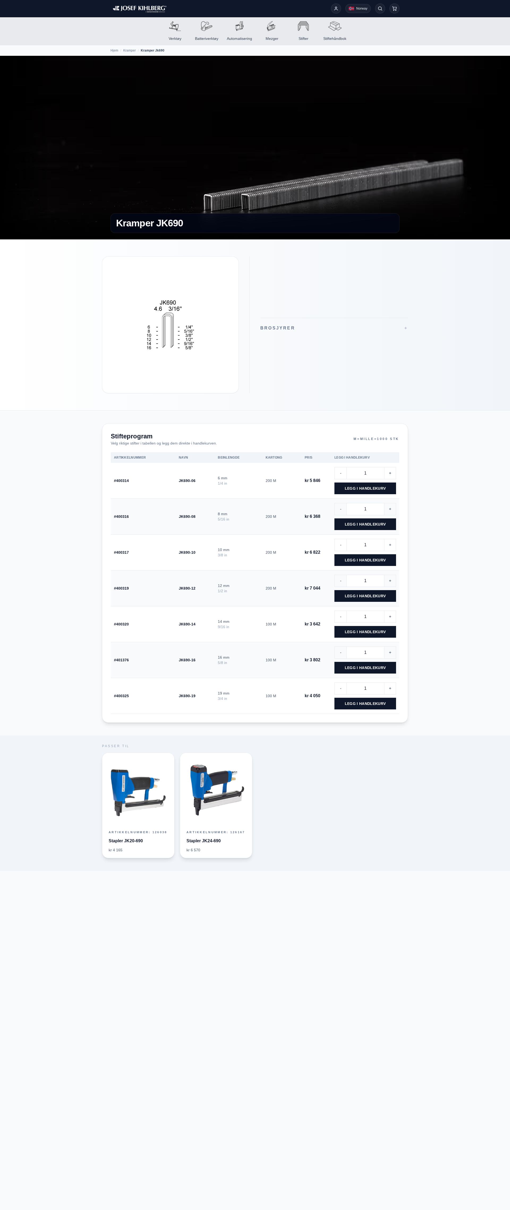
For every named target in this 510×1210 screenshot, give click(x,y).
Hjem (114, 50)
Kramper (129, 50)
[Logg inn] (336, 8)
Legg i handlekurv (365, 488)
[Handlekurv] (394, 8)
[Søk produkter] (380, 8)
